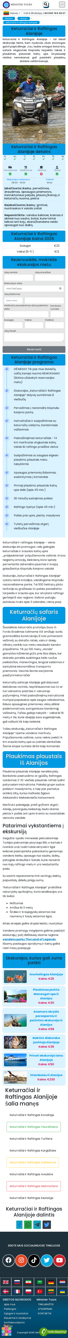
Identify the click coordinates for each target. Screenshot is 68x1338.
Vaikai (28, 320)
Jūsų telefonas (12, 294)
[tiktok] (34, 1260)
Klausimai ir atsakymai (17, 1318)
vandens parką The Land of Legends (29, 939)
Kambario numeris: (55, 307)
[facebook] (8, 1260)
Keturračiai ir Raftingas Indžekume (33, 1162)
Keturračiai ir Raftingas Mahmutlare (34, 1186)
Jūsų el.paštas (43, 272)
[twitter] (47, 1260)
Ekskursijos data (13, 283)
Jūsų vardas (10, 272)
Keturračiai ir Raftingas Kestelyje (31, 1198)
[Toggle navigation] (62, 4)
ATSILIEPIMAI (45, 1309)
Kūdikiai (49, 320)
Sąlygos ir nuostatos (16, 1313)
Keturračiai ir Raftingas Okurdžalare (34, 1127)
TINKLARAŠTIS (46, 1304)
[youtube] (59, 1260)
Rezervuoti (34, 349)
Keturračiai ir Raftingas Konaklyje (32, 1115)
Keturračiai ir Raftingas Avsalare (31, 1174)
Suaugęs (9, 320)
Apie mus (9, 1304)
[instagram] (21, 1260)
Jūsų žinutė (10, 331)
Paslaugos (10, 1309)
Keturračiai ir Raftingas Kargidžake (33, 1151)
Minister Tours (21, 4)
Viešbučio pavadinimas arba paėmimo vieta (26, 307)
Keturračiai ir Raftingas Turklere (31, 1139)
